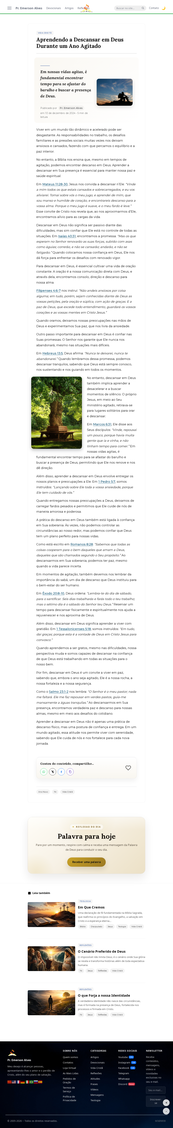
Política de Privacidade (69, 1098)
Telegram (123, 1073)
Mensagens (97, 1094)
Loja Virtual (69, 1068)
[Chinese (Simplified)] (9, 1081)
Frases (94, 1084)
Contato (154, 8)
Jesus (110, 926)
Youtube (125, 1057)
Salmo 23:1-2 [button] (58, 692)
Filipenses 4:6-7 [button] (48, 290)
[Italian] (27, 1081)
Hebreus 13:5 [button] (52, 353)
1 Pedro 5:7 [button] (106, 482)
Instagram (126, 1062)
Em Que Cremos (91, 907)
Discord (126, 1084)
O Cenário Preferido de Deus (102, 951)
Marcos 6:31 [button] (102, 424)
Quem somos (70, 1057)
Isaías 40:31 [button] (67, 236)
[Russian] (36, 1081)
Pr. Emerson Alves (29, 8)
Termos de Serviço (69, 1089)
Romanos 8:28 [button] (81, 544)
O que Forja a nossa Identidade (104, 995)
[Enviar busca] (142, 8)
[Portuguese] (31, 1081)
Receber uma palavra (86, 862)
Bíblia (82, 926)
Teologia (85, 901)
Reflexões (86, 945)
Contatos (68, 1062)
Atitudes (95, 1078)
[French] (18, 1081)
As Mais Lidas (70, 1073)
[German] (23, 1081)
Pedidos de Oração (69, 1080)
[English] (14, 1081)
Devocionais (53, 8)
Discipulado (96, 926)
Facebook (126, 1068)
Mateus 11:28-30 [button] (55, 184)
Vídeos (94, 1089)
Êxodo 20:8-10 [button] (53, 593)
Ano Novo (43, 791)
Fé (55, 791)
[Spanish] (40, 1081)
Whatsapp (124, 1078)
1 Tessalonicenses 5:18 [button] (73, 629)
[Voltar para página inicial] (12, 1052)
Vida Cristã (45, 33)
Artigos (69, 8)
